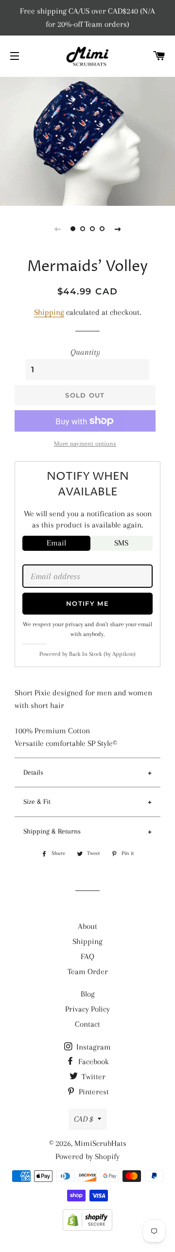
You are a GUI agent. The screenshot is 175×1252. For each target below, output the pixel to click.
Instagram (92, 1047)
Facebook (92, 1061)
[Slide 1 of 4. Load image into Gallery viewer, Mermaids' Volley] (73, 229)
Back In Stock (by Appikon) (102, 654)
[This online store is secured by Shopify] (87, 1228)
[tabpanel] (87, 140)
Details (33, 772)
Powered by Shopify (87, 1156)
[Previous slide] (57, 228)
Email (56, 542)
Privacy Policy (87, 1009)
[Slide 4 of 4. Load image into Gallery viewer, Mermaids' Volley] (102, 229)
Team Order (88, 971)
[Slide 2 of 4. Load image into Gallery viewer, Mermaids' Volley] (83, 229)
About (87, 926)
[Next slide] (117, 228)
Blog (88, 993)
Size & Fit (37, 801)
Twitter (92, 1076)
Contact (87, 1024)
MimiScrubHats (100, 1143)
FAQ (87, 956)
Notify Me (87, 603)
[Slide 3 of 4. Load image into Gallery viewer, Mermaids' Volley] (92, 229)
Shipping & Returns (52, 831)
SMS (121, 542)
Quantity (85, 352)
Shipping (49, 312)
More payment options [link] (85, 443)
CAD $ (83, 1119)
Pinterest (93, 1091)
